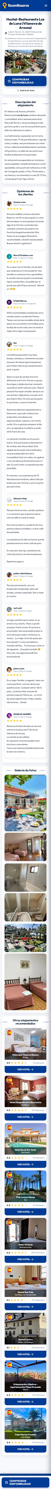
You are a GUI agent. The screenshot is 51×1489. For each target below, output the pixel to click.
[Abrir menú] (46, 5)
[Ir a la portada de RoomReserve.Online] (16, 5)
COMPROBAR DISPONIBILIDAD (20, 1482)
